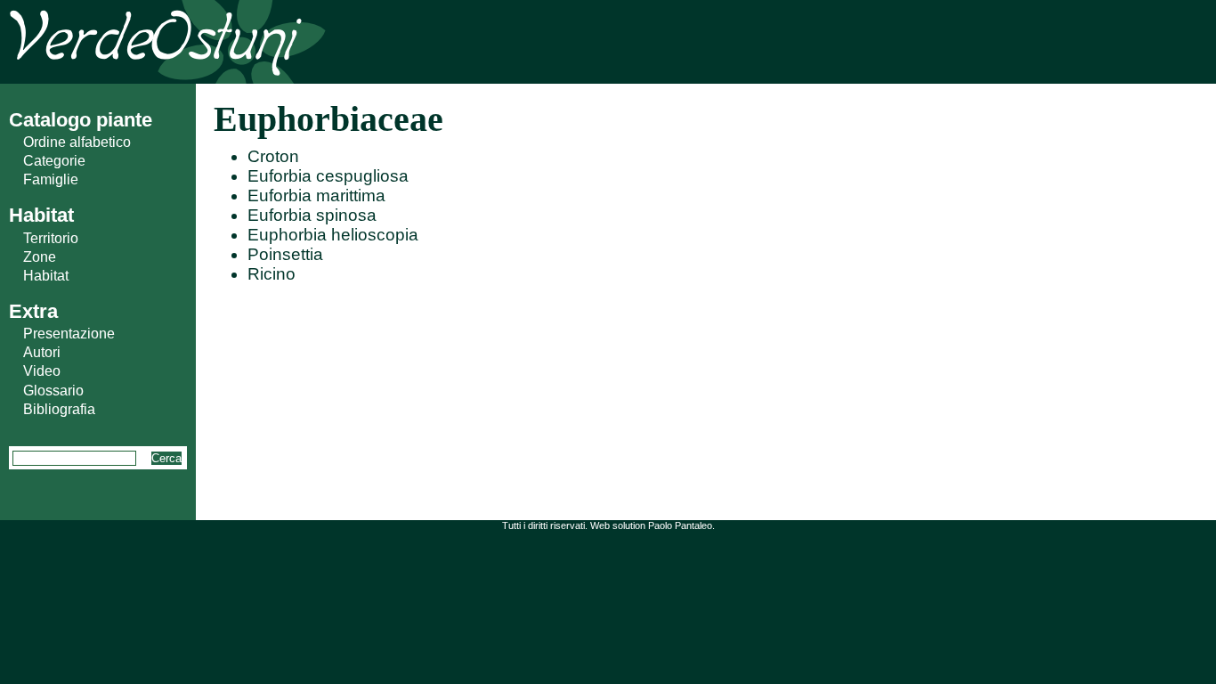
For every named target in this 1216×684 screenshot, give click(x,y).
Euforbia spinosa (312, 215)
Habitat (46, 275)
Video (42, 371)
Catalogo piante (80, 120)
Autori (42, 352)
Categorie (54, 160)
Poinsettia (285, 254)
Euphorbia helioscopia (332, 234)
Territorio (50, 238)
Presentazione (69, 333)
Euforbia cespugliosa (328, 176)
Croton (273, 156)
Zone (39, 257)
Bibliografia (59, 409)
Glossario (53, 390)
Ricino (271, 274)
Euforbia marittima (316, 195)
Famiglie (50, 179)
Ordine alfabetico (77, 142)
